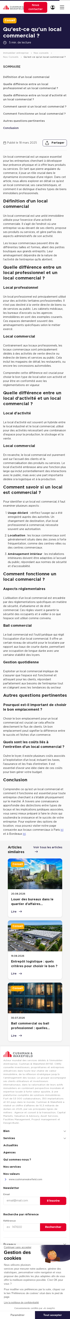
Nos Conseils (11, 57)
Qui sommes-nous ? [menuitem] (17, 1159)
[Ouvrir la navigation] (62, 7)
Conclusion (11, 128)
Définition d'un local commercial (26, 77)
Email (6, 1194)
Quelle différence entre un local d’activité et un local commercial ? (34, 97)
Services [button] (9, 1138)
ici (62, 830)
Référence (9, 1221)
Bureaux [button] (9, 1244)
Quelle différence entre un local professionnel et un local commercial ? (30, 86)
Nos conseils (41, 53)
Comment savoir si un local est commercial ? (34, 106)
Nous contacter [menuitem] (35, 7)
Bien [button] (6, 1131)
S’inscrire (53, 1201)
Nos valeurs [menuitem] (11, 1174)
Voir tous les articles (47, 847)
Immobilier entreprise (16, 53)
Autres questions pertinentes (24, 121)
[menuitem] (53, 7)
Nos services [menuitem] (12, 1167)
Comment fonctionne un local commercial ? (34, 114)
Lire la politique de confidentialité (21, 1302)
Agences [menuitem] (9, 1152)
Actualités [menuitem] (10, 1145)
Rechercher (53, 1227)
